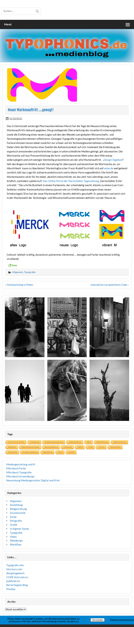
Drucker (71, 452)
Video (13, 536)
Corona (102, 447)
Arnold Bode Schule (16, 442)
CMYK (80, 447)
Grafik (13, 524)
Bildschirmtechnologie (30, 447)
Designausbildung (30, 452)
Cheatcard (68, 447)
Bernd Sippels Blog (17, 585)
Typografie (29, 272)
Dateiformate (115, 447)
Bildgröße (12, 447)
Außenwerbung (75, 442)
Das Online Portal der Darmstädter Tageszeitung (71, 180)
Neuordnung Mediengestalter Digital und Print (33, 480)
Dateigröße (12, 452)
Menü (8, 24)
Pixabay (11, 589)
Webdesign (16, 540)
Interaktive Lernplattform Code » (110, 284)
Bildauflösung (102, 442)
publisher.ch (13, 581)
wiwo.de (108, 168)
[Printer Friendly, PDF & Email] (12, 265)
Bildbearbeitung (119, 442)
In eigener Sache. (19, 528)
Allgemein (17, 272)
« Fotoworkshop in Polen (19, 284)
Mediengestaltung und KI (20, 464)
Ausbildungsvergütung (54, 442)
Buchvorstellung (51, 447)
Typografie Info (15, 565)
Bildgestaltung (18, 508)
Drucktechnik (17, 512)
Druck (60, 452)
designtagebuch (15, 573)
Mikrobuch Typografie (19, 472)
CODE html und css (17, 577)
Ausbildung (34, 442)
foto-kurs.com (14, 569)
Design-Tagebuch (113, 159)
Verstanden (97, 620)
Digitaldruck (47, 452)
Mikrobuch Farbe (16, 468)
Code (90, 447)
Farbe (13, 516)
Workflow (15, 544)
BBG (89, 442)
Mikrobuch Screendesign (20, 476)
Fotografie (16, 520)
